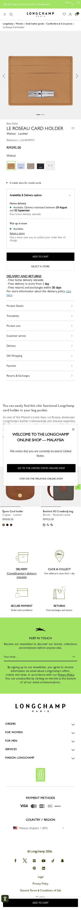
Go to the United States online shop (41, 468)
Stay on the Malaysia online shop (41, 478)
